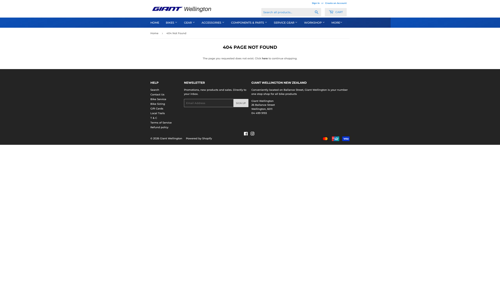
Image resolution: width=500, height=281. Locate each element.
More (335, 22)
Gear (188, 22)
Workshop (313, 22)
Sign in (316, 3)
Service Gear (284, 22)
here (265, 58)
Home (154, 22)
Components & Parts (248, 22)
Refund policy (159, 127)
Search (154, 89)
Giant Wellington (171, 138)
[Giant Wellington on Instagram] (252, 134)
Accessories (212, 22)
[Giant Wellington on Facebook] (246, 134)
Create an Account (336, 3)
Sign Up (241, 103)
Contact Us (157, 94)
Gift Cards (156, 108)
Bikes (170, 22)
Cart (339, 12)
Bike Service (158, 99)
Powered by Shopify (199, 138)
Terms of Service (161, 122)
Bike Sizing (157, 103)
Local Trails (157, 113)
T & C (153, 117)
